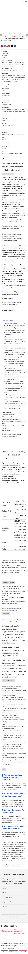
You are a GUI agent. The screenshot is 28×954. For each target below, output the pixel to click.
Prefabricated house (10, 321)
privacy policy (10, 948)
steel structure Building (15, 451)
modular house (16, 325)
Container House (6, 104)
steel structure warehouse (19, 719)
